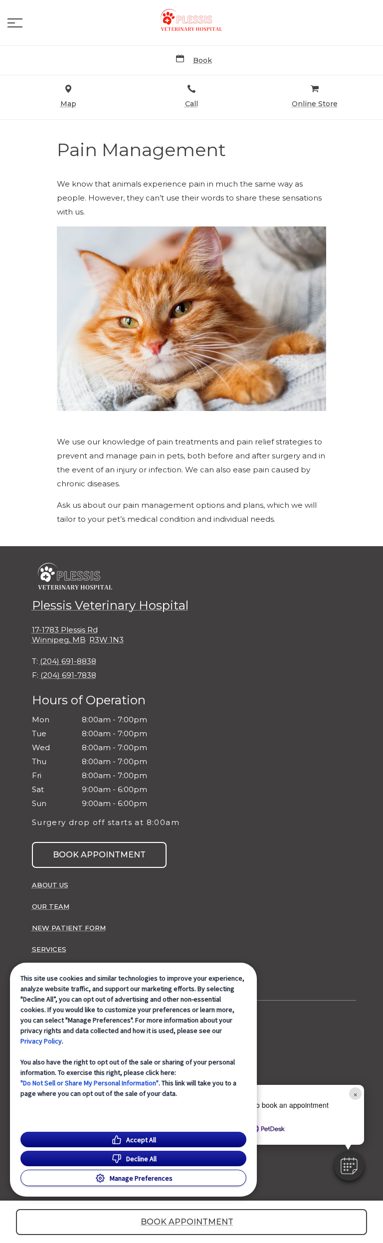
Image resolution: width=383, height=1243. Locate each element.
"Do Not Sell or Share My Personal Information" (89, 1082)
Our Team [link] (50, 906)
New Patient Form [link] (69, 928)
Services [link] (49, 949)
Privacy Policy (41, 1040)
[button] (14, 22)
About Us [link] (50, 885)
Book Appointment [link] (99, 854)
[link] (191, 20)
